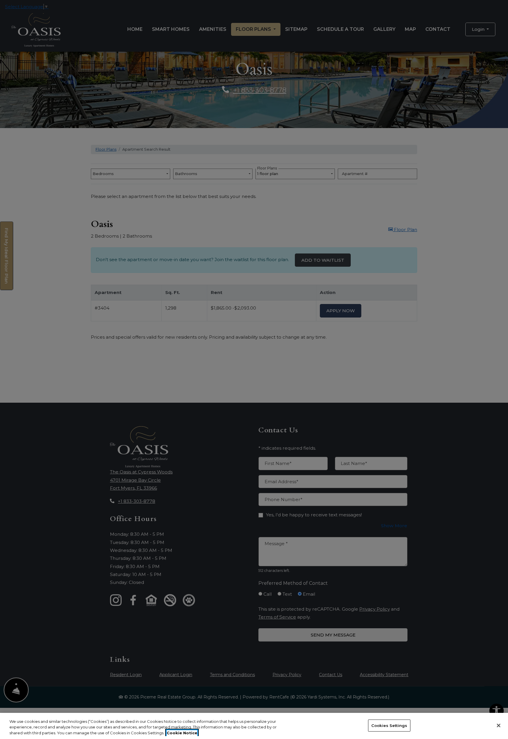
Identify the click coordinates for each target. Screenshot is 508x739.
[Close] (498, 725)
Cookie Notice (182, 732)
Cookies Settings (389, 725)
